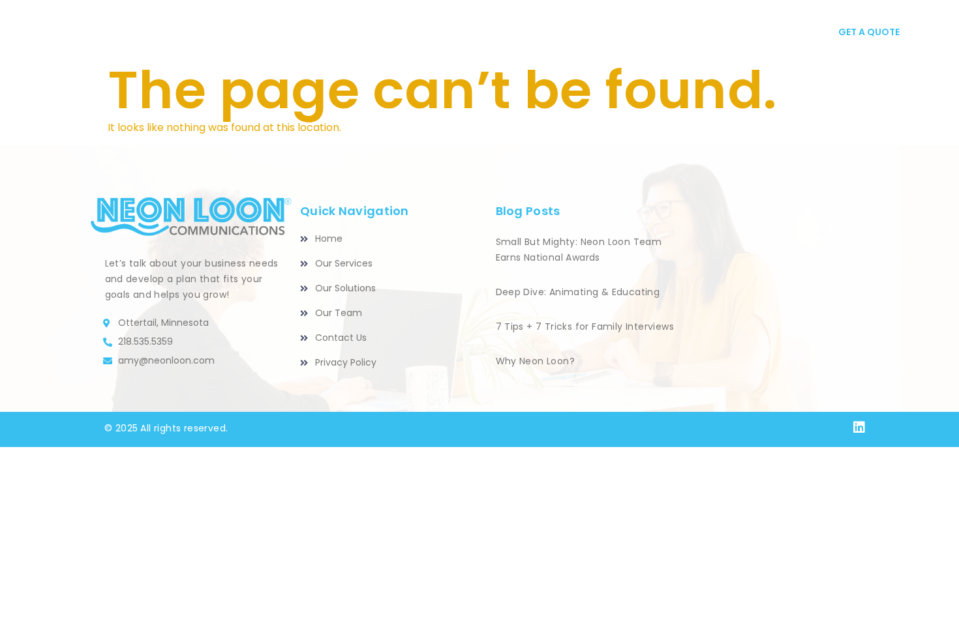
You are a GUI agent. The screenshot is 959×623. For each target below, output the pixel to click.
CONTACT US (728, 33)
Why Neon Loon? (535, 361)
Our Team (588, 33)
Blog (654, 33)
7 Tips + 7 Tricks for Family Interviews (585, 326)
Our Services (384, 33)
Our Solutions (492, 33)
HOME (306, 33)
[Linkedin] (859, 427)
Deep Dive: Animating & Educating (578, 291)
